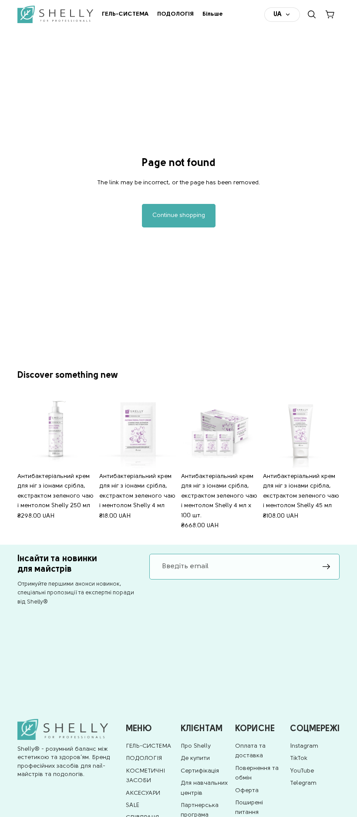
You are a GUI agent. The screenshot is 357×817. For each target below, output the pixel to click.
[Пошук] (311, 14)
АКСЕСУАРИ (143, 793)
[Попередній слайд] (27, 430)
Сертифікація (200, 771)
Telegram (303, 783)
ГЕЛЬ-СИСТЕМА (148, 746)
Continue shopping (178, 215)
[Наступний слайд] (84, 430)
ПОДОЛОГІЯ (144, 758)
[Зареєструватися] (326, 567)
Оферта (247, 790)
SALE (132, 805)
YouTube (302, 771)
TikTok (298, 758)
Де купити (195, 758)
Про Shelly (196, 746)
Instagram (304, 746)
